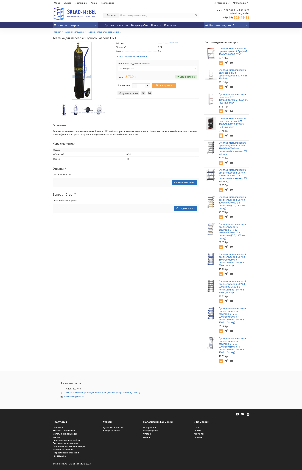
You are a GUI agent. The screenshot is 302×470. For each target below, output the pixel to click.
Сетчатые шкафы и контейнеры (69, 446)
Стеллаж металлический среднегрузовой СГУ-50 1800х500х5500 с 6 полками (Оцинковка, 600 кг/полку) (233, 148)
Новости (156, 25)
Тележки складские (74, 32)
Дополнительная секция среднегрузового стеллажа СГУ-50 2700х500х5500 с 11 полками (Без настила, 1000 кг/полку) (232, 345)
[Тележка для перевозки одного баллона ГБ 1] (64, 109)
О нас (57, 3)
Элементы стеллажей (64, 430)
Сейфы (56, 437)
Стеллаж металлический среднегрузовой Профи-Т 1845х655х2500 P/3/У (233, 51)
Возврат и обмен (111, 430)
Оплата (67, 3)
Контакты (170, 25)
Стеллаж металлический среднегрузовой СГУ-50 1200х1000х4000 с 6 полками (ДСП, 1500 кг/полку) (232, 203)
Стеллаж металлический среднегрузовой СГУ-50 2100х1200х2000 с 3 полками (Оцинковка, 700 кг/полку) (233, 175)
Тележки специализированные (103, 32)
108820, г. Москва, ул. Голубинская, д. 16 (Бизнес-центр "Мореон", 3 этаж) (102, 392)
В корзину (166, 85)
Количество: (123, 85)
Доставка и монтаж (116, 25)
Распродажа (107, 3)
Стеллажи (58, 427)
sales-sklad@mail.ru (74, 396)
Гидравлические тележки (66, 452)
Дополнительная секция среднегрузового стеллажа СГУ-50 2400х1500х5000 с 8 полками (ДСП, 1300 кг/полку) (232, 231)
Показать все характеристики (131, 56)
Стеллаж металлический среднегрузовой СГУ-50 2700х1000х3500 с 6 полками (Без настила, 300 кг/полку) (232, 287)
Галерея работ (139, 25)
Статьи (147, 433)
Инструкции (81, 3)
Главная (57, 32)
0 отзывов (174, 43)
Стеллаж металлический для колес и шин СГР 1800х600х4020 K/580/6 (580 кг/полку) (232, 122)
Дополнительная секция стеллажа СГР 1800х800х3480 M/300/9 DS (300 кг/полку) (233, 98)
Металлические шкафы (65, 433)
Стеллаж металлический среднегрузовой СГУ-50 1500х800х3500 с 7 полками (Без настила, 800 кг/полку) (232, 260)
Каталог (68, 25)
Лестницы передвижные (65, 443)
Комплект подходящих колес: (134, 63)
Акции (94, 3)
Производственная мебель (67, 440)
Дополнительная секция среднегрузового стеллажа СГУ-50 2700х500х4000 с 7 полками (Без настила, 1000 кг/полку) (232, 315)
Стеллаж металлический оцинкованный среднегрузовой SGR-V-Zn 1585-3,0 (233, 74)
